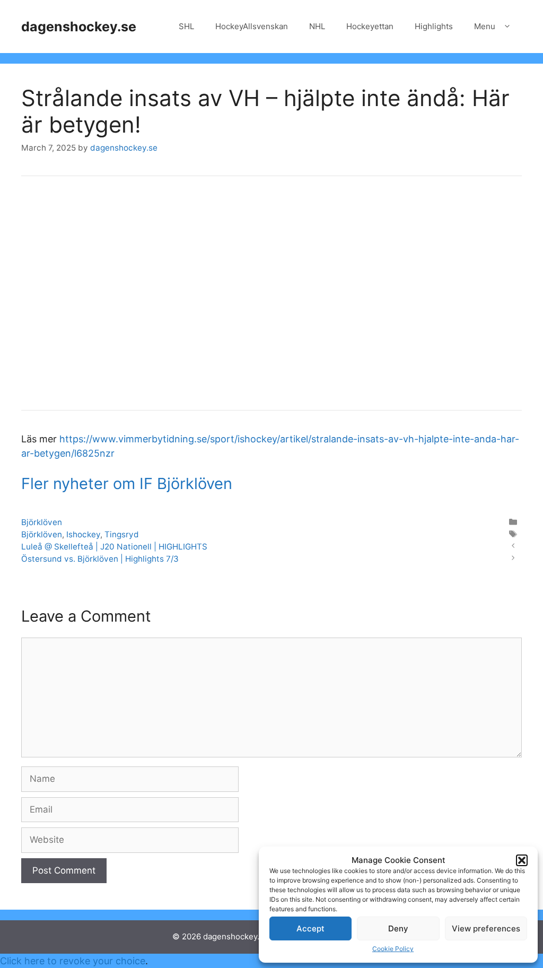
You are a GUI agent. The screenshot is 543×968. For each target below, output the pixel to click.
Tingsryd (121, 534)
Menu (484, 26)
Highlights (434, 26)
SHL (186, 26)
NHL (317, 26)
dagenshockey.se (78, 26)
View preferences (486, 928)
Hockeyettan (369, 26)
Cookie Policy (393, 949)
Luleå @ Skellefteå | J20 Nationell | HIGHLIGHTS (114, 547)
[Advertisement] (271, 300)
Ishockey (83, 534)
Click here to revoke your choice (72, 960)
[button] (521, 860)
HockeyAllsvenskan (251, 26)
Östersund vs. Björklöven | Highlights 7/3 (100, 559)
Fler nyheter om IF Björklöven (126, 483)
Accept (310, 928)
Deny (398, 928)
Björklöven (41, 522)
